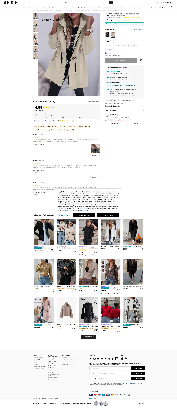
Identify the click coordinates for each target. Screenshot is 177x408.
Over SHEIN (37, 360)
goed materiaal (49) (39, 126)
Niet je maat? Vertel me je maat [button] (113, 55)
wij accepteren (94, 391)
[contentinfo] (117, 395)
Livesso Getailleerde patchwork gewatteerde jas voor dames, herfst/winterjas (44, 248)
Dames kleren (50, 10)
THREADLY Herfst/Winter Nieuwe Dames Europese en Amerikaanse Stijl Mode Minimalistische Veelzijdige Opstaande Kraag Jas (66, 324)
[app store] (122, 359)
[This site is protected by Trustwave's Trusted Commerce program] (90, 398)
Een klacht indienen (39, 368)
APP (122, 355)
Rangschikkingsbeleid (53, 377)
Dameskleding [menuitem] (38, 7)
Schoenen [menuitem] (137, 7)
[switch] (72, 121)
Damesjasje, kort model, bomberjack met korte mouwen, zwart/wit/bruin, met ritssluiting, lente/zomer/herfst (88, 248)
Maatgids (50, 370)
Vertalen (35, 146)
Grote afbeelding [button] (139, 29)
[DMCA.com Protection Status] (95, 398)
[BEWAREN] (141, 60)
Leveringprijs (51, 359)
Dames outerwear (59, 10)
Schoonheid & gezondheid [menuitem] (119, 7)
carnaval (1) (58, 130)
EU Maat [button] (112, 41)
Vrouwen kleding (41, 10)
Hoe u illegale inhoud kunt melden (53, 375)
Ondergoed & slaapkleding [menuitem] (87, 7)
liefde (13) (62, 126)
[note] (88, 255)
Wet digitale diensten (39, 366)
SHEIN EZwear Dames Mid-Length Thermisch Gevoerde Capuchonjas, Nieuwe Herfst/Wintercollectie (133, 246)
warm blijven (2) (38, 130)
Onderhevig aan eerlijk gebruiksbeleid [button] (120, 79)
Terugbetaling (51, 363)
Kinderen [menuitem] (130, 7)
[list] (104, 358)
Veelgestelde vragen (67, 364)
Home (34, 10)
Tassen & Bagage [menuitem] (160, 7)
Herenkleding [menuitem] (75, 7)
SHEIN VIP (50, 372)
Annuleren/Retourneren (54, 361)
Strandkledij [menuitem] (46, 7)
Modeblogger (37, 362)
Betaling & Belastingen (67, 360)
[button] (168, 2)
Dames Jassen (69, 10)
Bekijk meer (88, 336)
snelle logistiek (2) (52, 126)
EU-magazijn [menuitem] (28, 7)
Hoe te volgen (51, 367)
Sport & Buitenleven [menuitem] (147, 7)
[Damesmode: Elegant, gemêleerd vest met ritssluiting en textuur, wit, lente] (110, 232)
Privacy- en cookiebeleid (129, 383)
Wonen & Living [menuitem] (65, 7)
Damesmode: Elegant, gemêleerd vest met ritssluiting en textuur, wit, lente (110, 246)
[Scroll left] (169, 7)
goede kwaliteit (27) (84, 126)
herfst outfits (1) (72, 126)
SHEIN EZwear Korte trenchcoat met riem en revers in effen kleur (44, 286)
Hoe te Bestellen (52, 365)
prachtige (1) (49, 130)
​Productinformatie (52, 380)
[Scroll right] (171, 7)
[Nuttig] (90, 155)
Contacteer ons (65, 357)
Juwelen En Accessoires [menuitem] (103, 7)
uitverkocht (121, 60)
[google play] (125, 359)
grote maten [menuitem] (55, 7)
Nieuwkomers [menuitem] (19, 7)
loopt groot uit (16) (69, 130)
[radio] (107, 35)
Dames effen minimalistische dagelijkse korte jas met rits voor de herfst (110, 288)
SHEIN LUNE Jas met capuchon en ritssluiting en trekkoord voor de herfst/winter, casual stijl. (44, 324)
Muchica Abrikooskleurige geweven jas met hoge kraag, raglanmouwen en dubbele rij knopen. (66, 248)
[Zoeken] (111, 2)
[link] (160, 2)
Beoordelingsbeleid (39, 110)
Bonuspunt (64, 362)
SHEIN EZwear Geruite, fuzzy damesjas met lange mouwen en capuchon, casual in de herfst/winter (133, 324)
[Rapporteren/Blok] (99, 155)
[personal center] (157, 2)
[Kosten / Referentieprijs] (112, 21)
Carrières (36, 364)
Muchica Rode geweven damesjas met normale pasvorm (110, 326)
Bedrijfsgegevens (38, 357)
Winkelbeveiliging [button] (115, 82)
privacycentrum (118, 384)
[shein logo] (11, 2)
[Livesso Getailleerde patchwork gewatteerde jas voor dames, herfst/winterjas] (44, 232)
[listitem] (44, 236)
